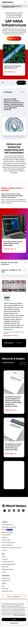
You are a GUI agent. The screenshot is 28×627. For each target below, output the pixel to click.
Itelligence (19, 343)
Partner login (5, 588)
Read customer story (10, 335)
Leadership (4, 537)
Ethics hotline (5, 566)
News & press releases (7, 532)
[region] (14, 612)
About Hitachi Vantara (7, 524)
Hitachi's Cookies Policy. (20, 615)
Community (4, 559)
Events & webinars (6, 534)
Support (4, 556)
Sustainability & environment (9, 527)
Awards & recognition (7, 545)
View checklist (8, 72)
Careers (4, 529)
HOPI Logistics (9, 343)
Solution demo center (7, 591)
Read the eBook (9, 249)
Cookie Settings (14, 623)
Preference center (6, 540)
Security (4, 572)
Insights (4, 583)
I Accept (14, 619)
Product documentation (7, 561)
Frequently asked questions (8, 564)
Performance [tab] (8, 92)
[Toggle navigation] (25, 2)
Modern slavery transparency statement (11, 547)
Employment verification (8, 569)
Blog (3, 586)
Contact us (4, 550)
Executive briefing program (8, 542)
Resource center (6, 578)
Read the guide (9, 410)
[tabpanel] (14, 114)
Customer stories (6, 580)
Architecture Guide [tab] (8, 362)
